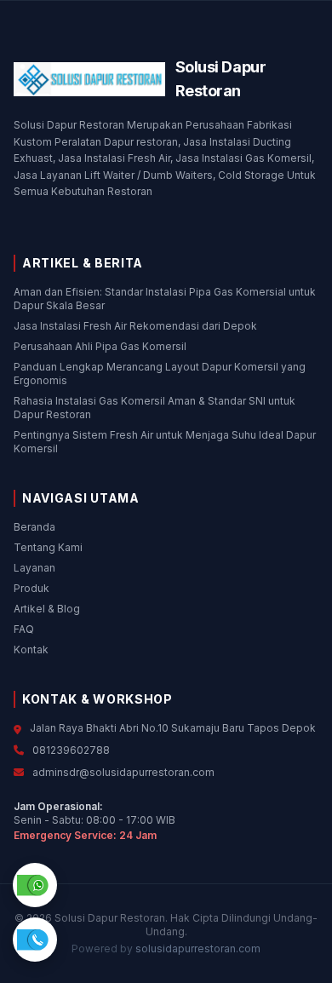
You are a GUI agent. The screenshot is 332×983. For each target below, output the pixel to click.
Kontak (31, 649)
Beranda (34, 526)
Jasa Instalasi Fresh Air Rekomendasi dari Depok (135, 325)
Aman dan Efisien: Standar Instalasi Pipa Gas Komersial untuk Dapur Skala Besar (165, 298)
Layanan (34, 567)
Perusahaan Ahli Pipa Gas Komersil (100, 346)
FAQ (24, 629)
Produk (31, 588)
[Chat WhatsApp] (35, 884)
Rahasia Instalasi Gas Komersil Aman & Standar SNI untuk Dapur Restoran (154, 407)
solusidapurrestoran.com (197, 948)
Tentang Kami (48, 547)
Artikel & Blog (47, 608)
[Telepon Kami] (35, 939)
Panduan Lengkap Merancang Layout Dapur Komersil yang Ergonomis (160, 373)
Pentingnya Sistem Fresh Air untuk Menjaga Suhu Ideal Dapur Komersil (165, 441)
